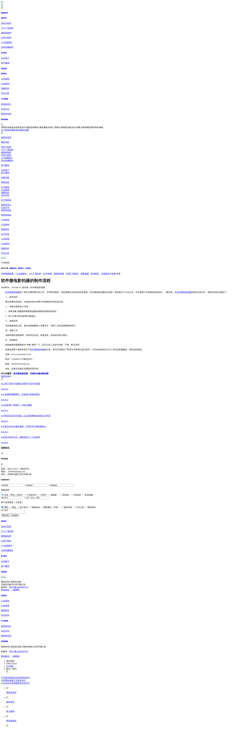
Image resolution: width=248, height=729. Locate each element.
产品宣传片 (32, 495)
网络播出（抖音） (51, 507)
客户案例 (4, 52)
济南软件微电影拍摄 (39, 373)
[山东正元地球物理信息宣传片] (15, 683)
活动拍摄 (89, 495)
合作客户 (5, 58)
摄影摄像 (85, 274)
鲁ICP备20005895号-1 (19, 587)
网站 (6, 507)
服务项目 (4, 18)
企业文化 (5, 109)
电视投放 (36, 507)
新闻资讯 (4, 73)
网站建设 (5, 590)
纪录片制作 (6, 38)
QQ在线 (9, 666)
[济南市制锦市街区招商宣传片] (15, 678)
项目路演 (91, 507)
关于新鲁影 (4, 99)
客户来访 (24, 507)
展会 (14, 507)
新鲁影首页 (4, 13)
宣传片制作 (6, 23)
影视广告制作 (72, 274)
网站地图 (24, 130)
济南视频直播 (7, 274)
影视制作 (95, 274)
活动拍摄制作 (7, 47)
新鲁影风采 (6, 114)
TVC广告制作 (7, 28)
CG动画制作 (6, 42)
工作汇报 (79, 507)
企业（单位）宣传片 (13, 495)
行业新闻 (5, 84)
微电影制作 (6, 33)
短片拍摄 (47, 274)
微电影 (54, 495)
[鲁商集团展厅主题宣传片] (13, 680)
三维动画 (77, 495)
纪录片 (44, 495)
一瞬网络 (15, 590)
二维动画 (65, 495)
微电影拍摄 (59, 274)
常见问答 (5, 93)
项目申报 (68, 507)
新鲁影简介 (6, 104)
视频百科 (5, 88)
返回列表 (5, 376)
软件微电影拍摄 (12, 292)
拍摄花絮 (4, 68)
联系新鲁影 (4, 119)
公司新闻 (5, 79)
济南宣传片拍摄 (108, 274)
